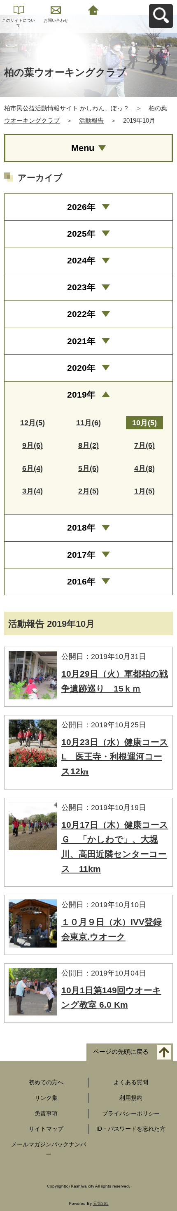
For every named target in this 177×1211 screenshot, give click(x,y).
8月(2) (88, 445)
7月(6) (144, 445)
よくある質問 (131, 1082)
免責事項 (46, 1113)
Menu (82, 148)
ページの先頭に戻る (121, 1051)
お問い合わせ (56, 20)
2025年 (81, 233)
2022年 (81, 314)
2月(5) (88, 491)
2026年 (81, 207)
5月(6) (88, 468)
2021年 (81, 341)
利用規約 (130, 1098)
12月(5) (32, 423)
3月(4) (32, 491)
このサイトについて (18, 23)
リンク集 (46, 1098)
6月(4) (32, 468)
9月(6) (32, 445)
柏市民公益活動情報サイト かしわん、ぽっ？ (66, 108)
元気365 (101, 1203)
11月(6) (88, 423)
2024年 (81, 260)
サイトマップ (46, 1128)
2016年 (81, 581)
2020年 (81, 368)
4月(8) (144, 468)
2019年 (81, 394)
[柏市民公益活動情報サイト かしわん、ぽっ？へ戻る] (93, 9)
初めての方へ (46, 1082)
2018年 (81, 527)
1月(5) (144, 491)
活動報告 (91, 120)
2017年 (81, 554)
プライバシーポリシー (131, 1113)
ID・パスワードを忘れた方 (130, 1128)
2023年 (81, 287)
